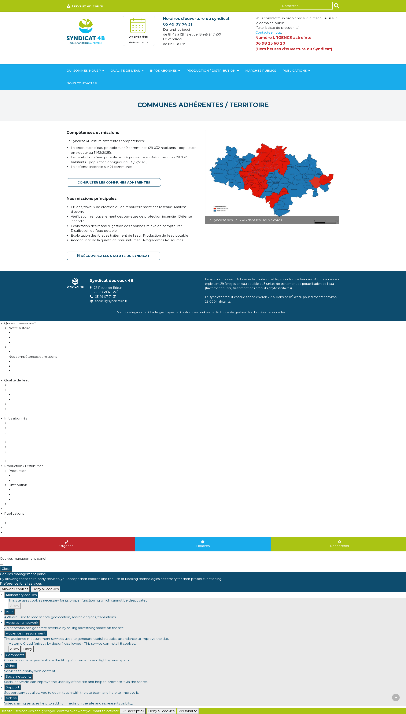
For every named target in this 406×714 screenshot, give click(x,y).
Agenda (10, 532)
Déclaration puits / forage (28, 442)
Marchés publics (260, 71)
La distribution (24, 490)
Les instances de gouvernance (37, 342)
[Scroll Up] (396, 697)
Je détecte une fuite (24, 447)
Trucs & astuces (20, 456)
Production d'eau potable (33, 361)
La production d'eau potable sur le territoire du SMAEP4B (59, 475)
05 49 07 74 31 (177, 24)
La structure (18, 347)
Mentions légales (129, 312)
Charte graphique (161, 312)
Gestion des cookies (195, 312)
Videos (11, 698)
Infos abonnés (163, 71)
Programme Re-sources (27, 390)
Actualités (16, 523)
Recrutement (19, 376)
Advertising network (22, 623)
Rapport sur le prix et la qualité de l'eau (44, 480)
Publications (295, 71)
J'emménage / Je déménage (31, 423)
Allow (14, 606)
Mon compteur (20, 428)
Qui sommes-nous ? (84, 71)
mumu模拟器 (23, 554)
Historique (21, 333)
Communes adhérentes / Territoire (40, 338)
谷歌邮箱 (39, 554)
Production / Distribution (211, 71)
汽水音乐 (6, 554)
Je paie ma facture (23, 437)
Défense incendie (27, 371)
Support (12, 687)
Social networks (18, 676)
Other (10, 666)
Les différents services (30, 352)
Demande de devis (23, 452)
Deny (27, 649)
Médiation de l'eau (23, 461)
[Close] (1, 564)
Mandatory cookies (21, 595)
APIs (9, 612)
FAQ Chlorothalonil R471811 (30, 414)
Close (6, 569)
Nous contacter (82, 83)
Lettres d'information (25, 518)
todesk (66, 554)
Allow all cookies (15, 589)
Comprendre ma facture (28, 433)
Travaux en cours (86, 6)
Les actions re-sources (30, 399)
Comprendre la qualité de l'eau (33, 385)
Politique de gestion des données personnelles (250, 312)
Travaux (14, 504)
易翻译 (76, 554)
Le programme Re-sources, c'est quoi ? (44, 395)
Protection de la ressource (29, 404)
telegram (53, 554)
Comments (15, 655)
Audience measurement (25, 633)
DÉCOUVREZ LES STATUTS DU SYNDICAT (115, 256)
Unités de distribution (30, 499)
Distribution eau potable (32, 366)
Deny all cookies (45, 589)
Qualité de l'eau (125, 71)
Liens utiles (17, 409)
